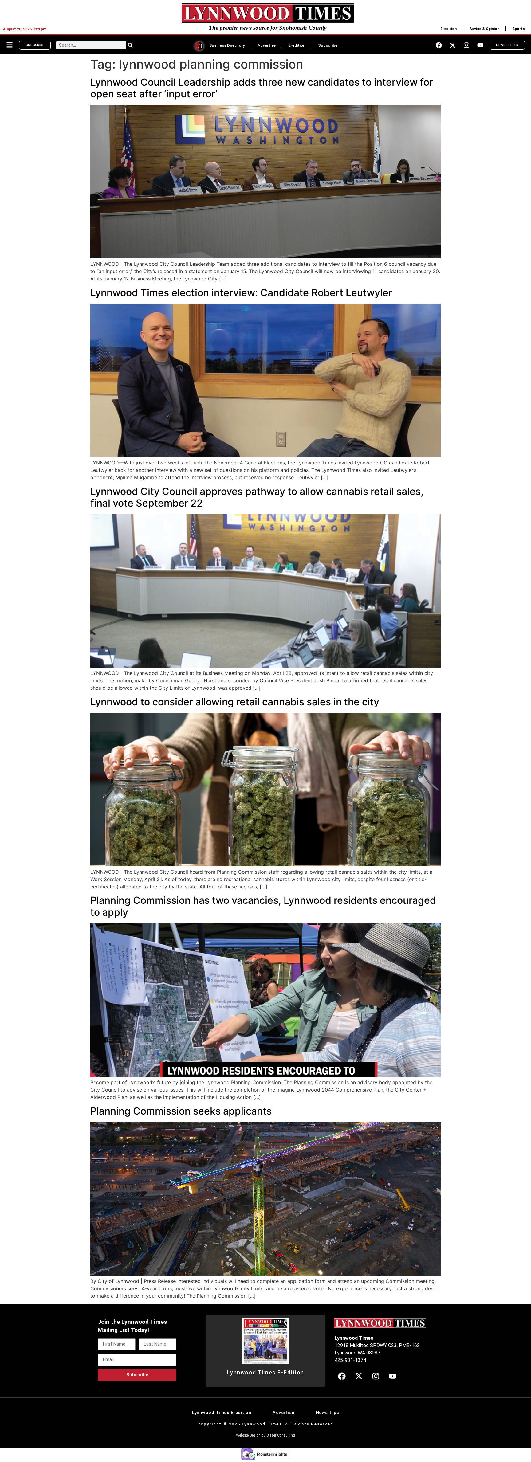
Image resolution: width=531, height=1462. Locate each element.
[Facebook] (439, 45)
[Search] (130, 45)
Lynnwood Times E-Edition (265, 1373)
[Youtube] (480, 45)
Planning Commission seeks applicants (181, 1111)
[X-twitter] (452, 45)
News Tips (327, 1412)
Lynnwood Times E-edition (221, 1412)
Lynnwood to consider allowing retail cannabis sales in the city (234, 702)
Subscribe (327, 45)
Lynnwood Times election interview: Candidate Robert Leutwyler (241, 293)
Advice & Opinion (484, 29)
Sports (518, 29)
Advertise (267, 45)
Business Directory (227, 45)
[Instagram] (466, 45)
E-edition (448, 29)
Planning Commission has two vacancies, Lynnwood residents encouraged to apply (263, 906)
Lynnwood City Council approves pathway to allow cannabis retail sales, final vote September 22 (256, 497)
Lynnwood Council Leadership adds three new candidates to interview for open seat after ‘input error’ (261, 88)
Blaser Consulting (280, 1435)
